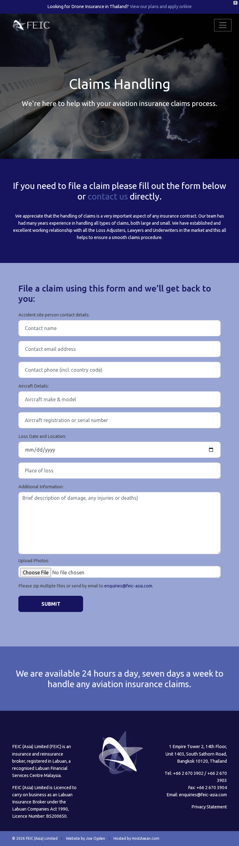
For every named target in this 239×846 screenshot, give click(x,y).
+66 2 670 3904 (211, 787)
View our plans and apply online (161, 6)
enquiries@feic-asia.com (128, 585)
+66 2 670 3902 (188, 773)
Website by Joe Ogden (85, 838)
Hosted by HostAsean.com (136, 838)
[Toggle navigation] (223, 25)
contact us (108, 196)
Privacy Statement (209, 806)
